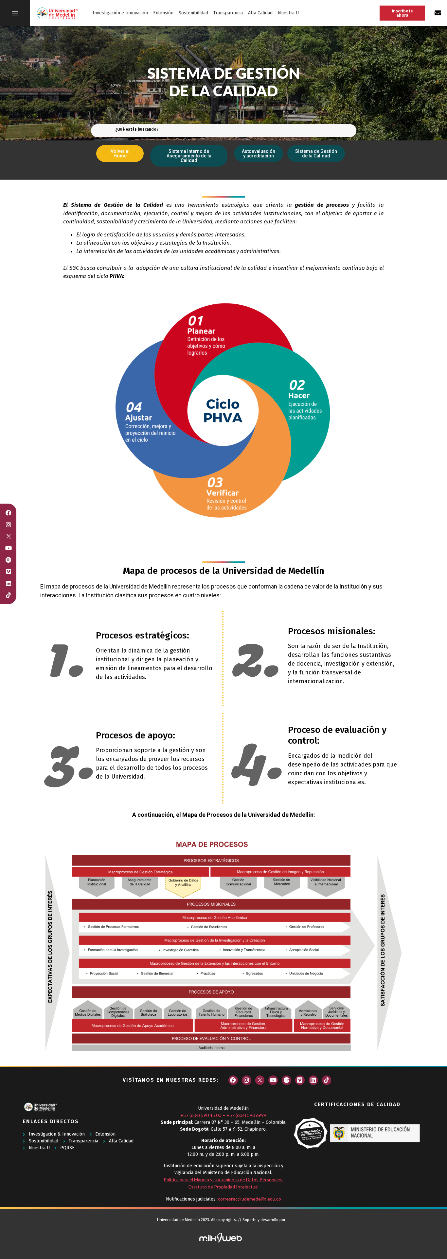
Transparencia (228, 13)
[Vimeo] (300, 1080)
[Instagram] (246, 1080)
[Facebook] (233, 1080)
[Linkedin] (313, 1080)
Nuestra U (288, 13)
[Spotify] (286, 1080)
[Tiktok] (326, 1080)
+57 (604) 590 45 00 (200, 1115)
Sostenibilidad (193, 13)
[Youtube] (273, 1080)
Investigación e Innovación (120, 13)
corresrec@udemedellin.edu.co (249, 1199)
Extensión (163, 13)
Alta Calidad (260, 13)
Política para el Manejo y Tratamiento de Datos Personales (223, 1179)
